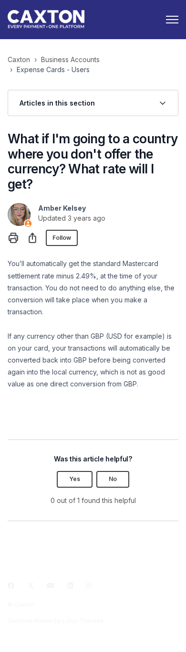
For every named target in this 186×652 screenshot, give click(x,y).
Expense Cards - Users (53, 69)
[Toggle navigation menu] (172, 19)
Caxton (19, 59)
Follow (61, 237)
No (113, 478)
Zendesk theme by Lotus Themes (55, 620)
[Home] (46, 19)
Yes (74, 478)
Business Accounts (70, 59)
